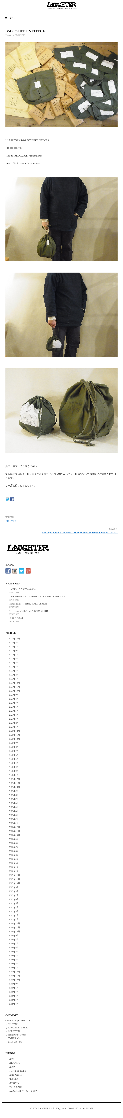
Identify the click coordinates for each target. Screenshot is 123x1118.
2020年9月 (14, 742)
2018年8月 (14, 843)
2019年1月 (14, 823)
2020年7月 (14, 750)
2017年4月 (14, 907)
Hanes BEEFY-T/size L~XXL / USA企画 (28, 603)
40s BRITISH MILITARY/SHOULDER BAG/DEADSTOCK (37, 596)
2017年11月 (14, 879)
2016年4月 (14, 955)
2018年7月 (14, 847)
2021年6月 (14, 706)
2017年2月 (14, 915)
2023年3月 (14, 642)
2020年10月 (14, 738)
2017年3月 (14, 911)
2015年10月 (14, 979)
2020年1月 (14, 774)
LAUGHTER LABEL (18, 1027)
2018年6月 (14, 851)
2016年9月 (14, 935)
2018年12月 (14, 827)
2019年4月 (14, 811)
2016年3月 (14, 959)
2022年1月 (14, 678)
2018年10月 (14, 835)
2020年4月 (14, 762)
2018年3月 (14, 863)
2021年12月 (14, 682)
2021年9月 (14, 694)
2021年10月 (14, 690)
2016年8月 (14, 939)
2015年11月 (14, 975)
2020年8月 (14, 746)
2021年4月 (14, 714)
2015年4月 (14, 1003)
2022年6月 (14, 658)
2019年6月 (14, 803)
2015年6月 (14, 995)
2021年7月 (14, 702)
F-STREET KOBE (17, 1070)
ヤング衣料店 (15, 1086)
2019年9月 (14, 790)
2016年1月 (14, 967)
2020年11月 (14, 734)
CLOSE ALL (24, 1020)
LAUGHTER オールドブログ (23, 1090)
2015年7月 (14, 991)
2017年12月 (14, 875)
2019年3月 (14, 815)
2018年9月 (14, 839)
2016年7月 (14, 943)
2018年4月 (14, 859)
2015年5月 (14, 999)
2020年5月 (14, 758)
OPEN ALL (10, 1020)
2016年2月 (14, 963)
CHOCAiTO (14, 1062)
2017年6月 (14, 899)
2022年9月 (14, 650)
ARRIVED (10, 520)
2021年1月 (14, 726)
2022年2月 (14, 674)
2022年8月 (14, 654)
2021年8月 (14, 698)
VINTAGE (13, 1024)
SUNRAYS (14, 1082)
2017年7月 (14, 895)
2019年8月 (14, 794)
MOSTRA (13, 1078)
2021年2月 (14, 722)
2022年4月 (14, 666)
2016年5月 (14, 951)
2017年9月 (14, 887)
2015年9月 (14, 983)
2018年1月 (14, 871)
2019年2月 (14, 819)
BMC (11, 1058)
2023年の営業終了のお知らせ (24, 589)
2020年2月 (14, 770)
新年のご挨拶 (16, 618)
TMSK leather (14, 1038)
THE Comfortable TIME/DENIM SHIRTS (29, 610)
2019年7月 (14, 798)
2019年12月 (14, 778)
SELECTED (14, 1031)
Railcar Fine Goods (17, 1034)
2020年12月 (14, 730)
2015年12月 (14, 971)
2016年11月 (14, 927)
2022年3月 (14, 670)
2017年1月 (14, 919)
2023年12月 (14, 638)
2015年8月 (14, 987)
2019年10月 (14, 786)
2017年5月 (14, 903)
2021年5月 (14, 710)
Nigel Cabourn (15, 1041)
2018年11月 (14, 831)
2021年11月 (14, 686)
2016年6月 (14, 947)
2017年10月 (14, 883)
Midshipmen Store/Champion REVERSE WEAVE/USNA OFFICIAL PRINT (80, 532)
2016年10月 (14, 931)
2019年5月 (14, 807)
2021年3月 (14, 718)
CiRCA (12, 1066)
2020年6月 (14, 754)
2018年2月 (14, 867)
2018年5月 (14, 855)
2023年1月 (14, 646)
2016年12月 (14, 923)
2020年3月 (14, 766)
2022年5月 (14, 662)
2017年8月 (14, 891)
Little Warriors (15, 1074)
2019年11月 (14, 782)
